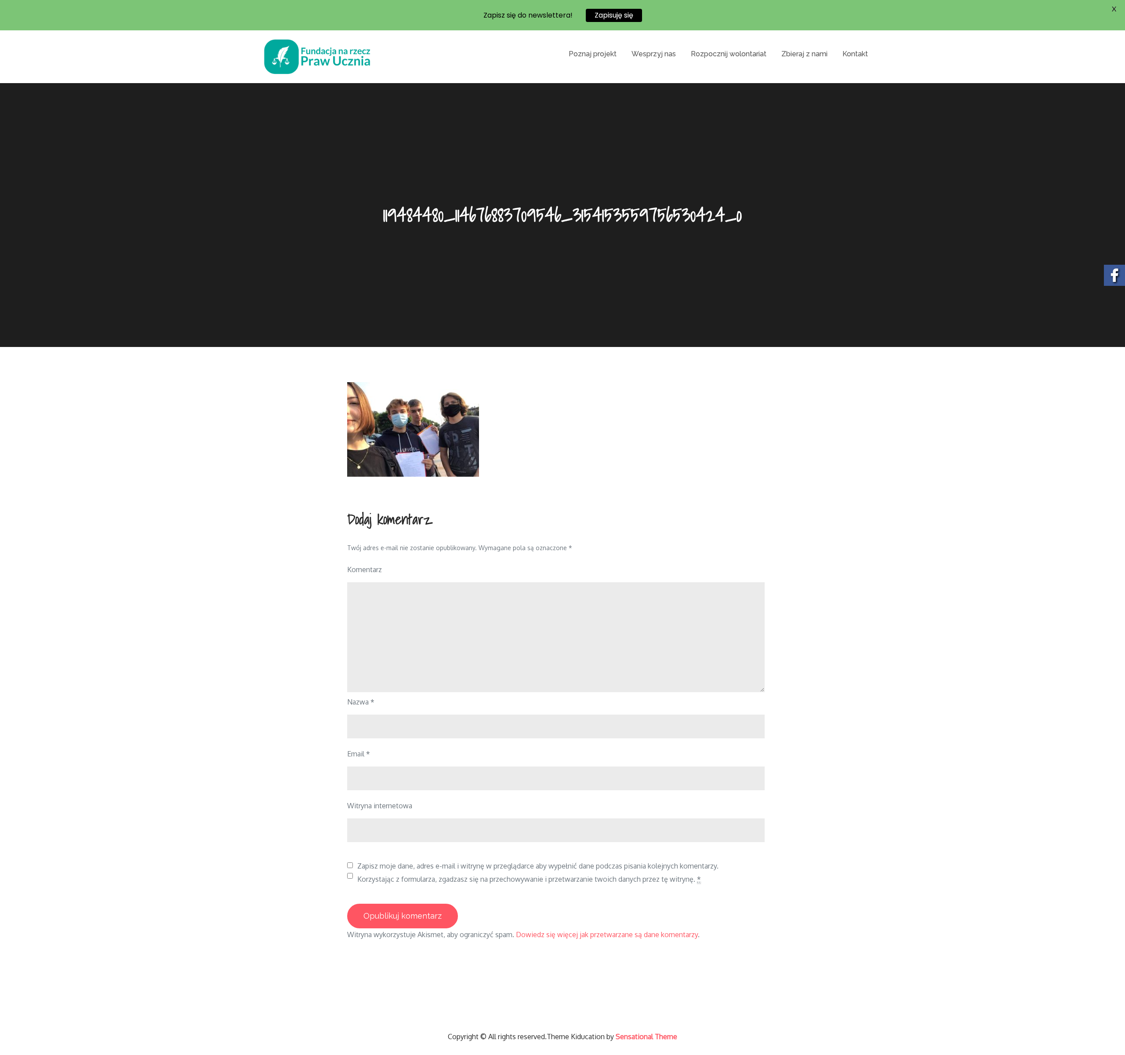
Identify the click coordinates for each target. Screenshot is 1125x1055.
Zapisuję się (614, 15)
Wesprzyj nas (653, 54)
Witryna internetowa (379, 805)
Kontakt (855, 54)
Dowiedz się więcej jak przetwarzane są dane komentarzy (607, 934)
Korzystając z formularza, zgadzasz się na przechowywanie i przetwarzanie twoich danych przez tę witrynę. (529, 879)
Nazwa (360, 701)
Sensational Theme (646, 1036)
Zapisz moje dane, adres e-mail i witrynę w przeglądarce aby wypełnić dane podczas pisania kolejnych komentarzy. (538, 865)
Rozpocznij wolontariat (728, 54)
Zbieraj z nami (804, 54)
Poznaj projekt (593, 54)
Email (358, 753)
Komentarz (364, 569)
